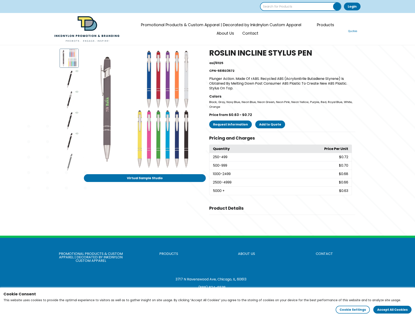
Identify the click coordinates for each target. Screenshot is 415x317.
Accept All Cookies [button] (392, 309)
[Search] (337, 6)
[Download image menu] (200, 54)
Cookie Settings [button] (353, 309)
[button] (282, 138)
